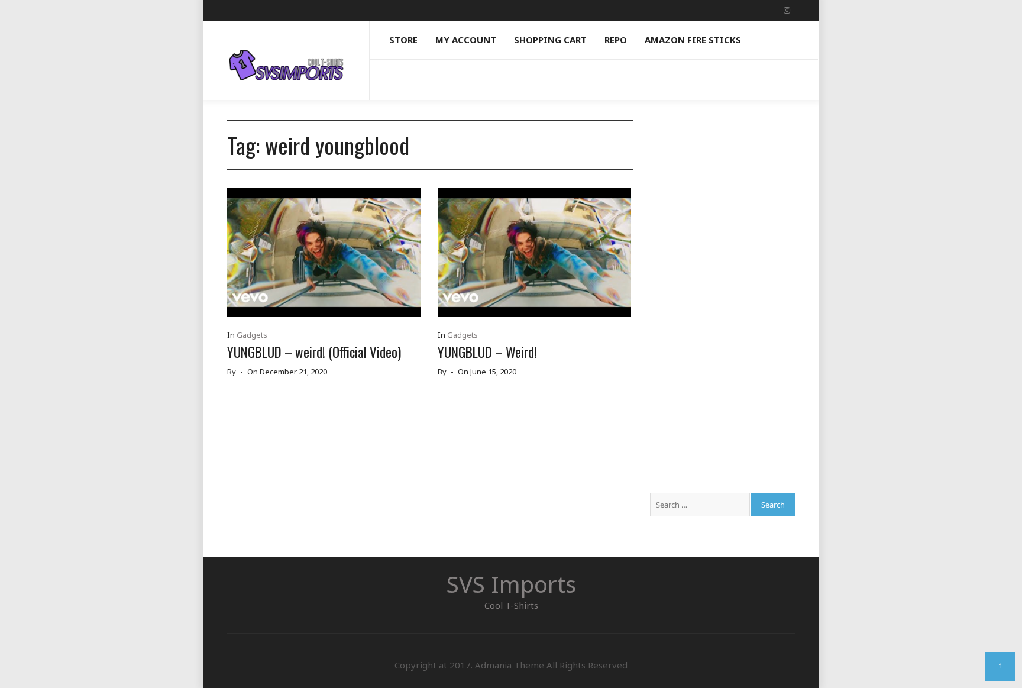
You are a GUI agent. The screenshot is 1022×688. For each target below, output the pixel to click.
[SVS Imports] (286, 54)
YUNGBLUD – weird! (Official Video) (314, 352)
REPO (615, 40)
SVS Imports (511, 584)
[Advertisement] (722, 297)
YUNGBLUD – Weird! (487, 352)
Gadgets (252, 335)
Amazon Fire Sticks (693, 40)
